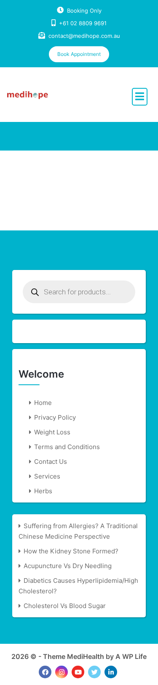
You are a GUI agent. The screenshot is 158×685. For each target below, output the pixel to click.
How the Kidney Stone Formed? (71, 551)
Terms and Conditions (67, 447)
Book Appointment (79, 54)
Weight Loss (52, 432)
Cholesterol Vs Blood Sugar (65, 606)
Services (47, 476)
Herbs (43, 491)
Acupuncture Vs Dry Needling (68, 566)
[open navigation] (139, 97)
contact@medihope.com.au (84, 35)
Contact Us (50, 461)
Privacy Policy (55, 417)
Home (43, 403)
